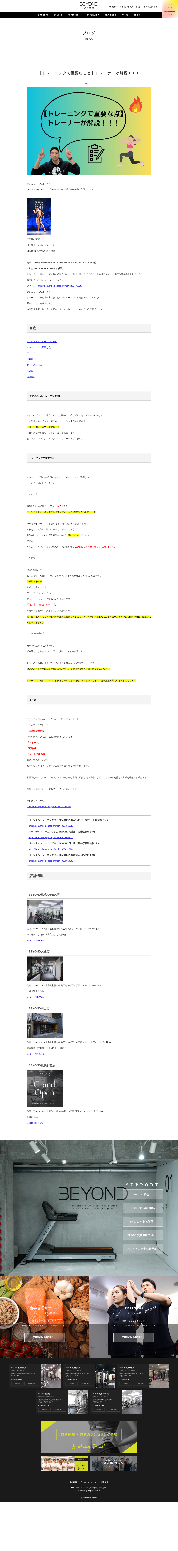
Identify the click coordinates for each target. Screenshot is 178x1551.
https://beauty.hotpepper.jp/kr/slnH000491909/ (60, 286)
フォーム (31, 353)
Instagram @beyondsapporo (96, 1488)
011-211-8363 (16, 1379)
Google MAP (31, 1383)
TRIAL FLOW (126, 7)
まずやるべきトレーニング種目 (42, 341)
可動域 (30, 359)
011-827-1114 (43, 1405)
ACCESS (113, 7)
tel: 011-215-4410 (35, 1054)
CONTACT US (150, 7)
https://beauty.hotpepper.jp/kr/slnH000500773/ (51, 837)
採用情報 (104, 1482)
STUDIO (58, 15)
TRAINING (73, 15)
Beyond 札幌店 (94, 1490)
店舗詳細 (17, 1383)
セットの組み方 (34, 365)
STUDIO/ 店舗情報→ (143, 1208)
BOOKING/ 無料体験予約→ (143, 1248)
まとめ (30, 371)
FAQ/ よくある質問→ (143, 1221)
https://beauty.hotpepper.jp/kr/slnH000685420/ (51, 861)
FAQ (138, 7)
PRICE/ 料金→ (143, 1194)
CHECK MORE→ (44, 1337)
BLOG (137, 15)
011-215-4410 (71, 1379)
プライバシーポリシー (89, 1482)
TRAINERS (110, 15)
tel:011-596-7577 (35, 1123)
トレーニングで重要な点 (39, 347)
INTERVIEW (93, 15)
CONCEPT (43, 15)
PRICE (125, 15)
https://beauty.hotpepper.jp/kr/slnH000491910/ (51, 849)
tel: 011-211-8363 (35, 997)
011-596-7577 (125, 1379)
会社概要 (73, 1482)
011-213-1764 (98, 1405)
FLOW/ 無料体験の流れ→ (143, 1235)
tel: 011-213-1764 (35, 940)
